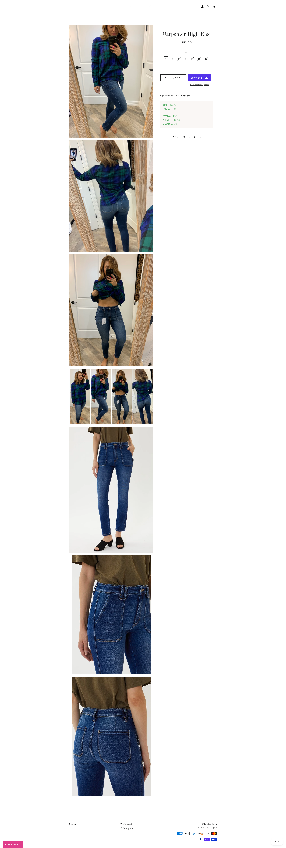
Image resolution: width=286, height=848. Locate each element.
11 (199, 59)
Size (186, 52)
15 (186, 65)
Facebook (127, 824)
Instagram (128, 828)
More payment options (199, 85)
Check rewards (13, 844)
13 (206, 59)
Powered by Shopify (207, 827)
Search (72, 824)
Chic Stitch (212, 824)
